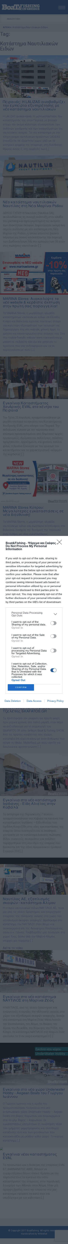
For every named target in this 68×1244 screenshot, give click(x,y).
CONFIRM (21, 687)
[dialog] (34, 622)
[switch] (53, 623)
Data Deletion (13, 700)
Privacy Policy (55, 700)
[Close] (60, 543)
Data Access (34, 700)
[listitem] (34, 614)
